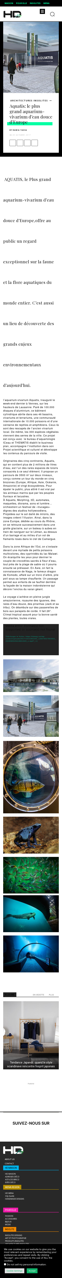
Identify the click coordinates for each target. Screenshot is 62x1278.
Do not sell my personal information (26, 1264)
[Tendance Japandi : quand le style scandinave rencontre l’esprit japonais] (31, 1035)
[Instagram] (15, 1132)
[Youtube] (50, 1132)
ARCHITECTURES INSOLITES (29, 100)
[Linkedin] (24, 1132)
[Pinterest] (27, 143)
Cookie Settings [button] (14, 1270)
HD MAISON (11, 1168)
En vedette (38, 995)
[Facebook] (13, 143)
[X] (20, 143)
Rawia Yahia (20, 130)
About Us (10, 1159)
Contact (9, 1163)
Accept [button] (32, 1270)
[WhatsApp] (34, 143)
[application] (31, 639)
